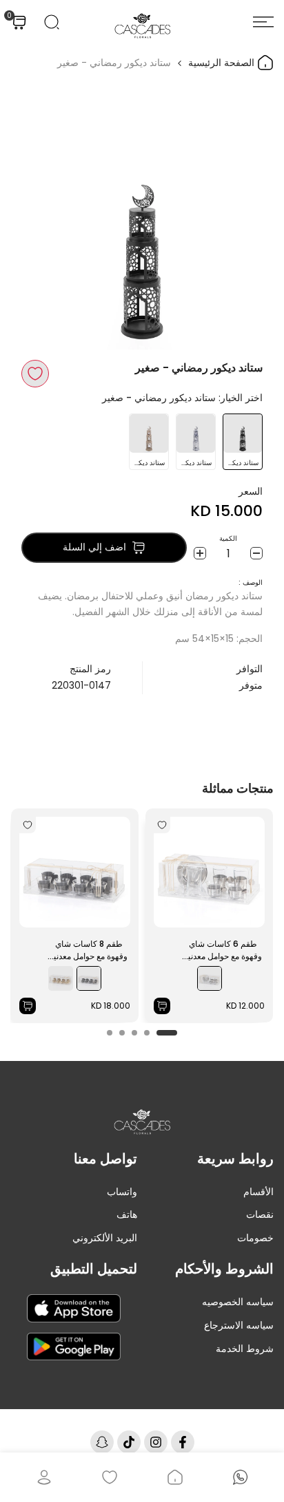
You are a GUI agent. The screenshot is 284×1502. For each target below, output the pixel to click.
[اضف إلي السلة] (162, 1006)
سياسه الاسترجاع (239, 1325)
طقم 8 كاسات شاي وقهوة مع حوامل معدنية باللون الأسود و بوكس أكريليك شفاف (89, 950)
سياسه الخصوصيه (238, 1302)
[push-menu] (263, 22)
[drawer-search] (51, 22)
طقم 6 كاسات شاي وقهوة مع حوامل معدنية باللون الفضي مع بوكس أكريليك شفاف (223, 950)
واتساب (122, 1192)
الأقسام (258, 1192)
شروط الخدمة (245, 1348)
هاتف (126, 1214)
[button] (35, 373)
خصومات (255, 1238)
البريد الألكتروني (104, 1238)
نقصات (260, 1214)
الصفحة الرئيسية (222, 62)
